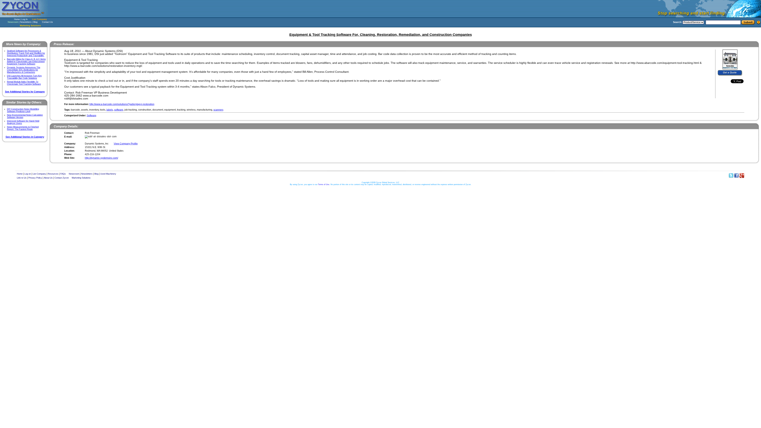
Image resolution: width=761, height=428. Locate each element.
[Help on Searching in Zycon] (758, 22)
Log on (27, 174)
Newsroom (13, 22)
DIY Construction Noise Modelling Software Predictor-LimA (23, 110)
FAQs (63, 174)
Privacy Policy (35, 178)
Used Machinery (108, 174)
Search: (677, 22)
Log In (25, 19)
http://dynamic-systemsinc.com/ (101, 158)
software (118, 109)
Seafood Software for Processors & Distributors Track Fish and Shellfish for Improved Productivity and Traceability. (26, 53)
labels (109, 109)
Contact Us (47, 22)
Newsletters (26, 22)
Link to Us (22, 178)
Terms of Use (323, 184)
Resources (53, 174)
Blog (35, 22)
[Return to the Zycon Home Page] (25, 16)
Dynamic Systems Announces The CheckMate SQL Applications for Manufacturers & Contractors (23, 69)
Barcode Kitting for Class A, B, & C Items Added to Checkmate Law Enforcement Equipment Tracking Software (26, 61)
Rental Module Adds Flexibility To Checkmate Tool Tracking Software (24, 82)
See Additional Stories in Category (25, 137)
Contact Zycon (61, 178)
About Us (48, 178)
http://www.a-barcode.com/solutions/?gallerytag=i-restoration (121, 104)
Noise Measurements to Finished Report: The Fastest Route (23, 128)
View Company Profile (126, 143)
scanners (218, 109)
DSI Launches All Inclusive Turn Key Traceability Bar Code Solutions (24, 77)
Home (17, 19)
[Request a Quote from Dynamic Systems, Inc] (730, 73)
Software (91, 115)
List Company (39, 19)
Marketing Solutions (81, 178)
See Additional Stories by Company (25, 91)
